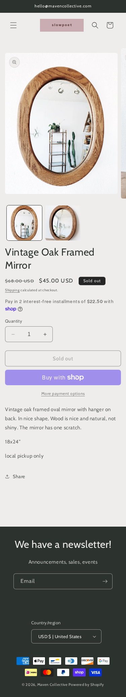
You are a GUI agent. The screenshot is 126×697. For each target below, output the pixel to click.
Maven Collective (52, 684)
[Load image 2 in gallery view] (63, 223)
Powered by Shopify (86, 684)
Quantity (13, 321)
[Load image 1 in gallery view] (24, 223)
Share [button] (19, 476)
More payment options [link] (63, 393)
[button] (13, 25)
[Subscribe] (104, 581)
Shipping (12, 290)
